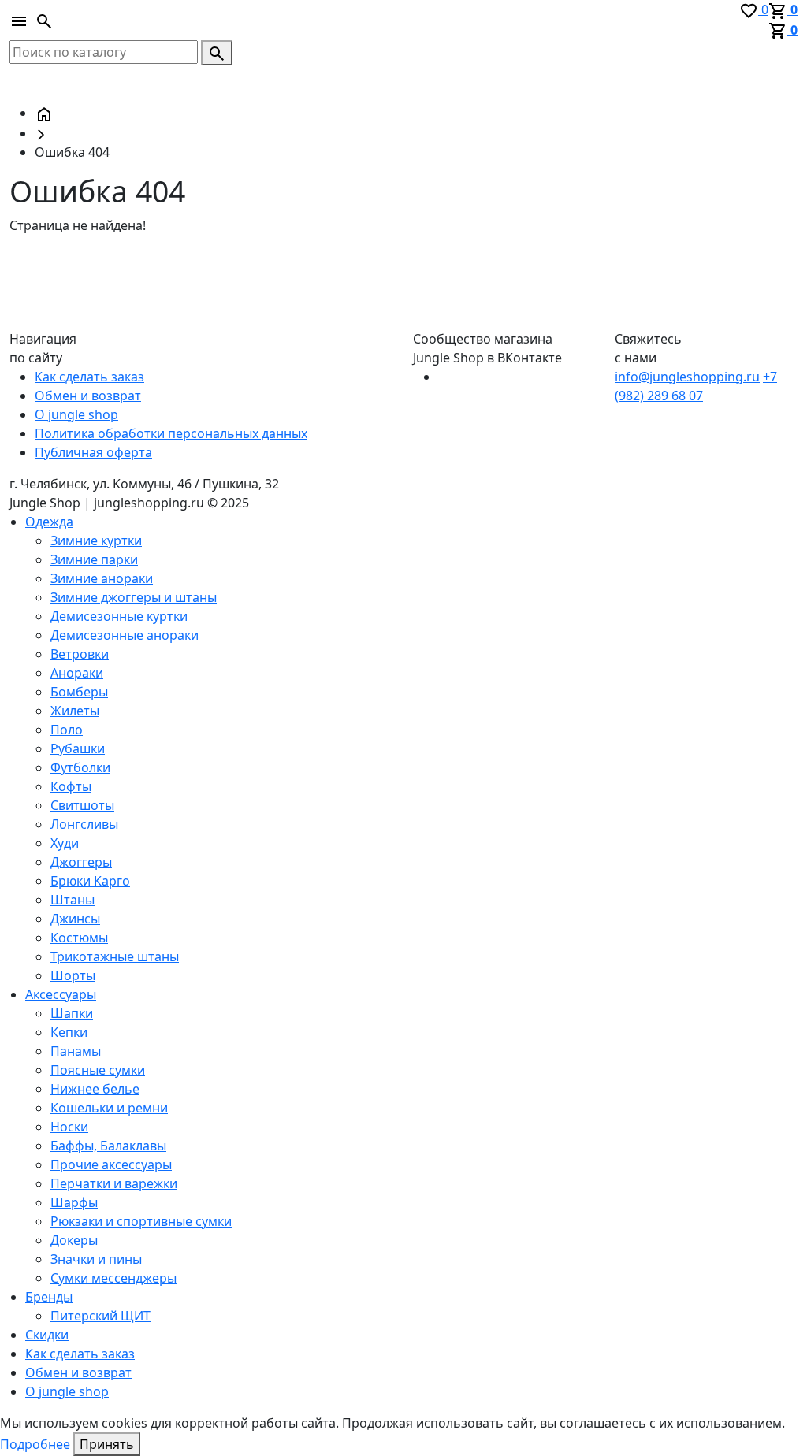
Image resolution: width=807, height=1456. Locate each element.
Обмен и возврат (88, 395)
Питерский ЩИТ (100, 1315)
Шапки (71, 1013)
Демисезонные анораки (124, 635)
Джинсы (75, 918)
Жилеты (74, 710)
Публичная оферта (93, 452)
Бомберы (79, 691)
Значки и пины (96, 1259)
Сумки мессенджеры (113, 1278)
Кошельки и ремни (109, 1107)
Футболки (80, 767)
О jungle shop (76, 414)
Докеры (74, 1240)
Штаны (72, 899)
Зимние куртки (96, 540)
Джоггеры (81, 862)
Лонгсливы (84, 824)
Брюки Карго (90, 881)
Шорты (72, 975)
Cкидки (47, 1334)
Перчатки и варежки (113, 1183)
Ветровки (79, 654)
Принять (107, 1444)
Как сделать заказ (89, 376)
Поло (66, 729)
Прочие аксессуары (111, 1164)
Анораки (76, 673)
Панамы (75, 1051)
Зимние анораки (101, 578)
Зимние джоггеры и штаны (133, 597)
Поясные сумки (97, 1070)
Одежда (49, 521)
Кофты (70, 786)
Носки (69, 1126)
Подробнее (35, 1444)
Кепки (68, 1032)
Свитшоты (82, 805)
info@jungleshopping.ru (687, 376)
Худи (64, 843)
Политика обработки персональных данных (171, 433)
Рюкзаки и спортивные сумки (141, 1221)
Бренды (49, 1297)
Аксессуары (60, 994)
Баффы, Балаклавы (108, 1145)
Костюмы (79, 937)
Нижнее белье (94, 1089)
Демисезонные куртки (119, 616)
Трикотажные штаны (114, 956)
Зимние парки (94, 559)
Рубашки (77, 748)
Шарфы (74, 1202)
